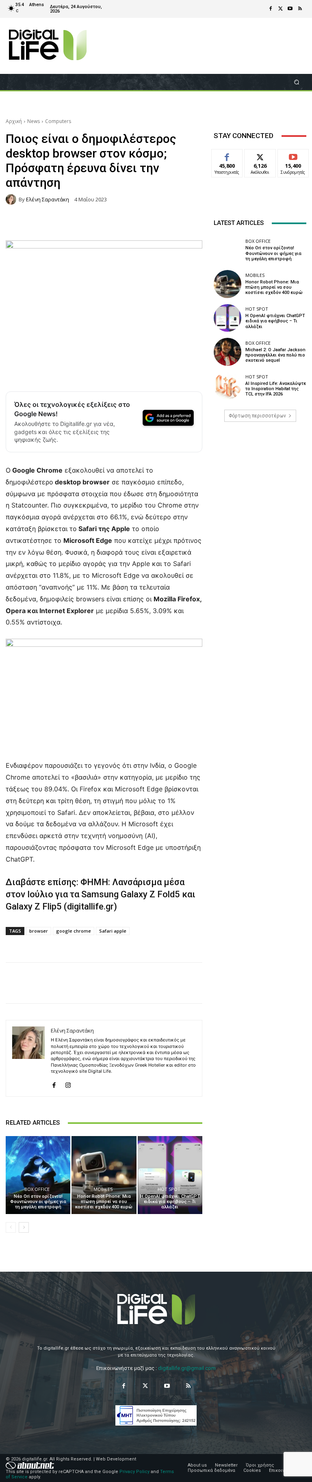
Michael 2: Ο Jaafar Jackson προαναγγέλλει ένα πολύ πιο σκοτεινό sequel (275, 355)
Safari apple (112, 931)
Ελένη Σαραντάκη (47, 199)
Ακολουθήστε (262, 155)
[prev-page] (11, 1227)
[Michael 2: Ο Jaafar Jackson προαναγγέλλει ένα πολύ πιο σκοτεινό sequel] (227, 351)
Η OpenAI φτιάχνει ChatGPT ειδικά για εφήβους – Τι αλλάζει (170, 1202)
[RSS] (300, 9)
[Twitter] (280, 9)
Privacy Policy (134, 1471)
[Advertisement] (260, 490)
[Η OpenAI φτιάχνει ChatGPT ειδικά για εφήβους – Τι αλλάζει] (170, 1175)
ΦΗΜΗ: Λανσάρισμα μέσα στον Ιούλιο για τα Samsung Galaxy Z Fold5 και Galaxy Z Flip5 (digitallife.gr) (100, 894)
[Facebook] (270, 9)
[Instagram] (68, 1083)
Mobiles (103, 1189)
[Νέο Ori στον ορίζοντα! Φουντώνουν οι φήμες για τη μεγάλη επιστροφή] (38, 1175)
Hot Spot (169, 1189)
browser (38, 931)
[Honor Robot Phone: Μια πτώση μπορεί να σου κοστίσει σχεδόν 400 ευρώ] (104, 1175)
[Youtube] (290, 9)
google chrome (73, 931)
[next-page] (24, 1227)
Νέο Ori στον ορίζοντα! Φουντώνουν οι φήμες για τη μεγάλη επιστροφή (38, 1202)
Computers (58, 121)
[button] (297, 82)
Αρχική (14, 121)
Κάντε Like (227, 155)
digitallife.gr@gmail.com (187, 1368)
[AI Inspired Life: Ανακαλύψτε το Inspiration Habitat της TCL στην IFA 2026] (227, 386)
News (33, 121)
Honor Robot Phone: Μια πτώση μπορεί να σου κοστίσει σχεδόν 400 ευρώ (103, 1202)
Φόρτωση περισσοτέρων (257, 416)
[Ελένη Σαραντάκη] (12, 199)
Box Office (37, 1189)
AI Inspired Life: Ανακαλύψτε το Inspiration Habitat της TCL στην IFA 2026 (275, 389)
